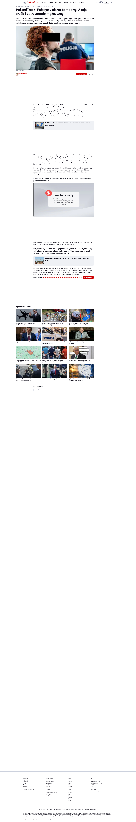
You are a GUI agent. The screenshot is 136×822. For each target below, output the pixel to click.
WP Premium (58, 2)
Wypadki (25, 786)
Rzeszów (70, 798)
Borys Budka (48, 789)
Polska (43, 2)
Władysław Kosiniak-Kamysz (51, 792)
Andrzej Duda (48, 784)
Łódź (69, 784)
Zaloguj (106, 2)
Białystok (70, 792)
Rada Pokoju (25, 781)
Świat (50, 2)
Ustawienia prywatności (90, 809)
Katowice (70, 797)
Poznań (69, 787)
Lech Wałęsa (48, 794)
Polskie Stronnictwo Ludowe (96, 783)
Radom (69, 795)
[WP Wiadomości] (34, 2)
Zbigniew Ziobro (49, 783)
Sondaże (25, 787)
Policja (24, 783)
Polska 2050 (93, 789)
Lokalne (69, 778)
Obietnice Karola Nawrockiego (29, 789)
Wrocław (70, 781)
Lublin (69, 800)
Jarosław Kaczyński (49, 778)
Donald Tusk (48, 786)
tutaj (50, 819)
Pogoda (66, 2)
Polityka (81, 2)
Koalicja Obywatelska (95, 780)
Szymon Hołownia (49, 787)
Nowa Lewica (93, 787)
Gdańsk (69, 789)
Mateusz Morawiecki (50, 780)
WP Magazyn (25, 778)
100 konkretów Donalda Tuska (29, 791)
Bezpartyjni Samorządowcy (96, 791)
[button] (101, 2)
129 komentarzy (82, 74)
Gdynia (69, 794)
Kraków (69, 783)
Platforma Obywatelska (95, 781)
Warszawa (70, 780)
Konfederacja (93, 784)
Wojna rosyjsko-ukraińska (28, 780)
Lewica (92, 786)
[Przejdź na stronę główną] (25, 3)
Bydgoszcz (70, 791)
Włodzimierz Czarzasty (50, 791)
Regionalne (73, 2)
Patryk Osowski (23, 73)
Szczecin (70, 786)
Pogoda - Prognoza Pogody (28, 784)
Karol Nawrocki (49, 795)
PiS (91, 778)
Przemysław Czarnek (50, 781)
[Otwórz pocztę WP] (97, 2)
